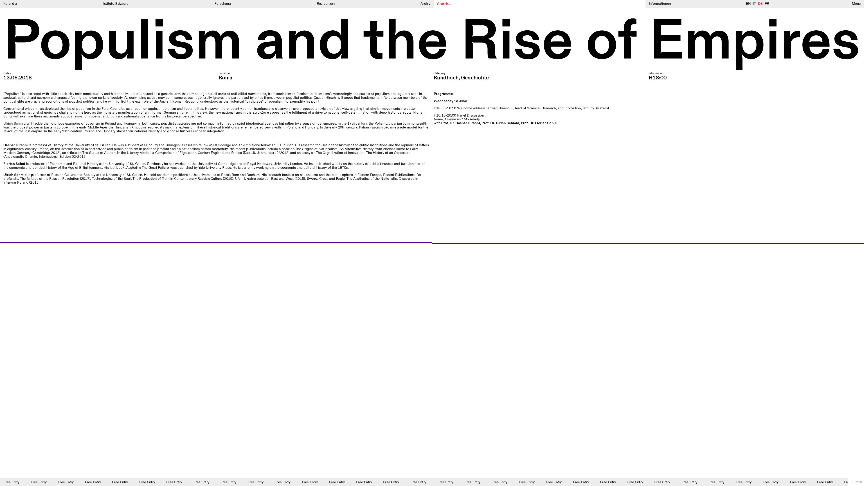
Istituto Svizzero (115, 4)
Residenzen (326, 4)
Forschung (222, 4)
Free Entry (33, 482)
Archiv (425, 4)
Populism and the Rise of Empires (431, 42)
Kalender (10, 4)
